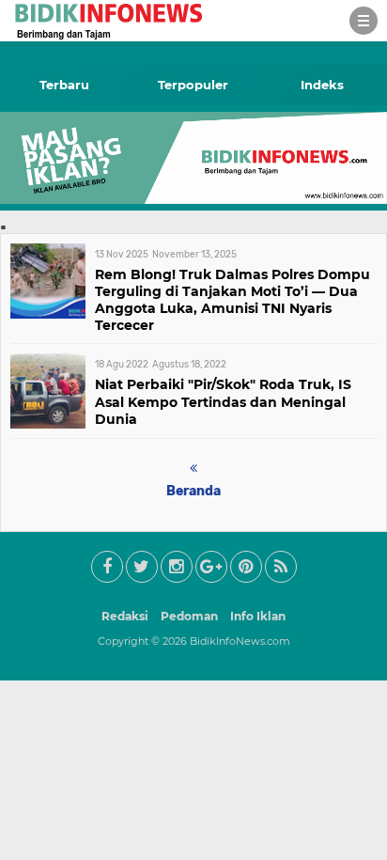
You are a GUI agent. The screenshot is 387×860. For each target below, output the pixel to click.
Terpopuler (193, 84)
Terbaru (64, 84)
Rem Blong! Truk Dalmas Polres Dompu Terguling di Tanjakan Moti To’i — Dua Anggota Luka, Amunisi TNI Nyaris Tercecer (232, 300)
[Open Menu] (363, 21)
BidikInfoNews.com (240, 641)
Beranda (193, 491)
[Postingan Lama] (193, 469)
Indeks (322, 84)
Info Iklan (258, 616)
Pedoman (189, 616)
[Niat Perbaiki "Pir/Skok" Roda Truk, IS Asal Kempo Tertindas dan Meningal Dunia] (47, 423)
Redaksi (124, 616)
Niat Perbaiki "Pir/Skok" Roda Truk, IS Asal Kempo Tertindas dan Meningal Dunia (223, 401)
